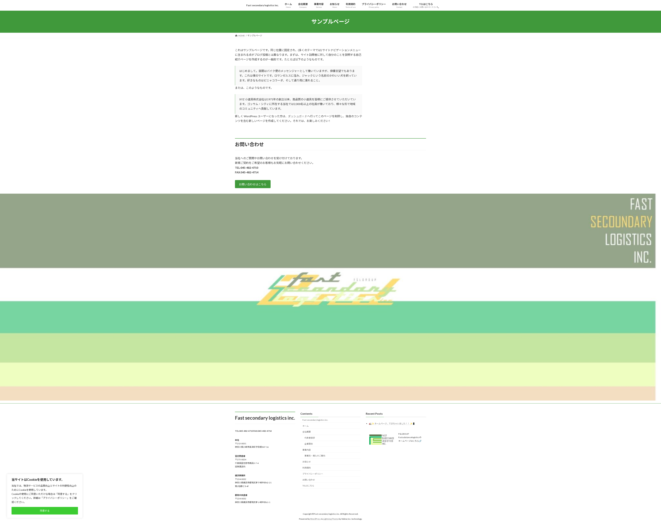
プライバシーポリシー (312, 473)
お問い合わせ (308, 480)
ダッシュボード (297, 116)
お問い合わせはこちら (252, 184)
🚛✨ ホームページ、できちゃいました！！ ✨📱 (392, 423)
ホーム (305, 426)
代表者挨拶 (310, 438)
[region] (45, 496)
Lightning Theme (331, 519)
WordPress (315, 519)
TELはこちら (308, 486)
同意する (45, 510)
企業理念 (309, 444)
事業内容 (306, 450)
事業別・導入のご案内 (315, 456)
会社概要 (306, 431)
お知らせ (306, 461)
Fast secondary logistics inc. (315, 420)
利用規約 (306, 467)
